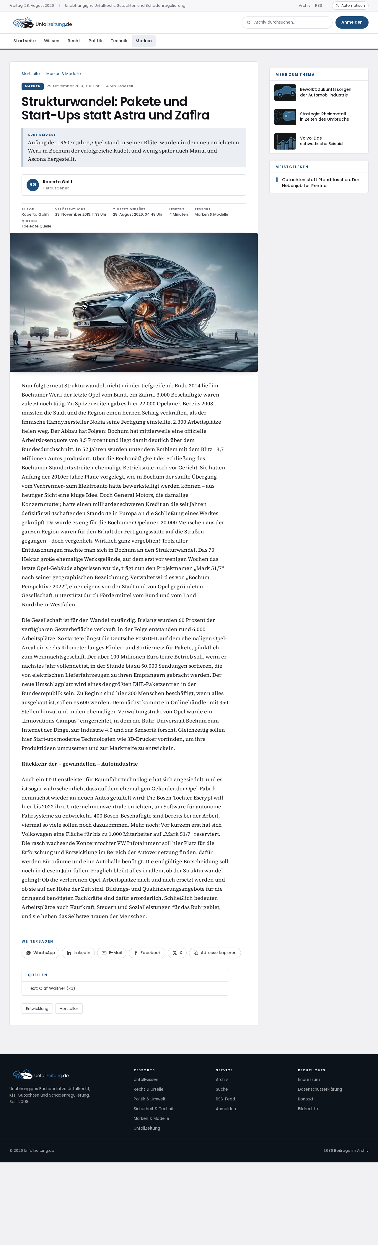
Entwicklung (37, 1008)
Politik (95, 41)
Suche (222, 1089)
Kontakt (306, 1099)
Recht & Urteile (149, 1089)
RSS (318, 5)
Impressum (309, 1079)
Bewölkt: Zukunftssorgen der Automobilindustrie (325, 92)
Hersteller (69, 1008)
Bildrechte (308, 1109)
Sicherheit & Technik (154, 1109)
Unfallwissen (146, 1079)
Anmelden (352, 22)
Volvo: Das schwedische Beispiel (321, 141)
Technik (118, 41)
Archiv (304, 5)
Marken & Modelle (63, 73)
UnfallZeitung (147, 1128)
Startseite (24, 41)
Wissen (51, 41)
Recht (74, 41)
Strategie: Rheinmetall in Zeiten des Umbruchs (324, 116)
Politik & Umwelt (150, 1099)
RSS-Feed (225, 1099)
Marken (144, 41)
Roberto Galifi (58, 182)
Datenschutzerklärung (320, 1089)
